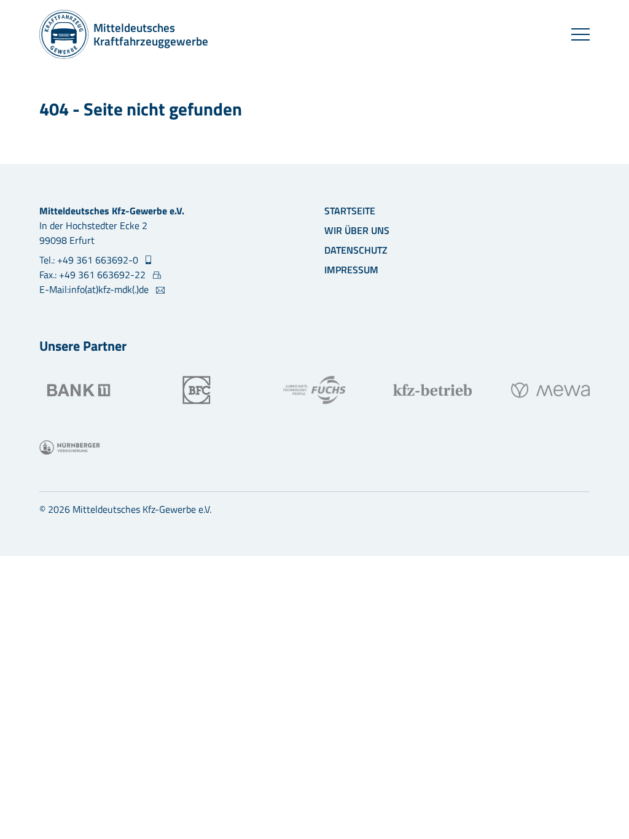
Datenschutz (356, 250)
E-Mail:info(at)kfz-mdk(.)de (95, 289)
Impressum (351, 269)
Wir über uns (356, 230)
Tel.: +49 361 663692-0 (90, 259)
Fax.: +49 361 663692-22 (93, 274)
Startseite (349, 210)
